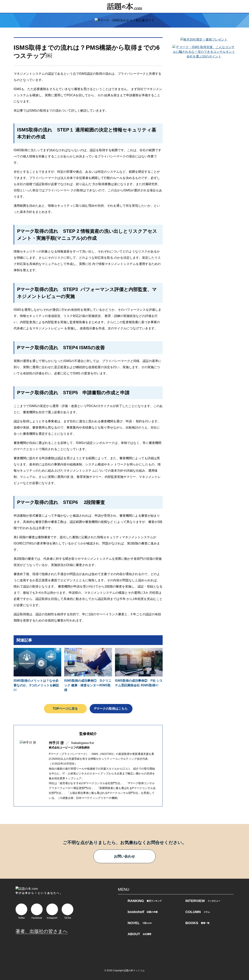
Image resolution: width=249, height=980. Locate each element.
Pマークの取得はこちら (111, 708)
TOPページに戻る (65, 708)
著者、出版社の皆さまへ (42, 931)
